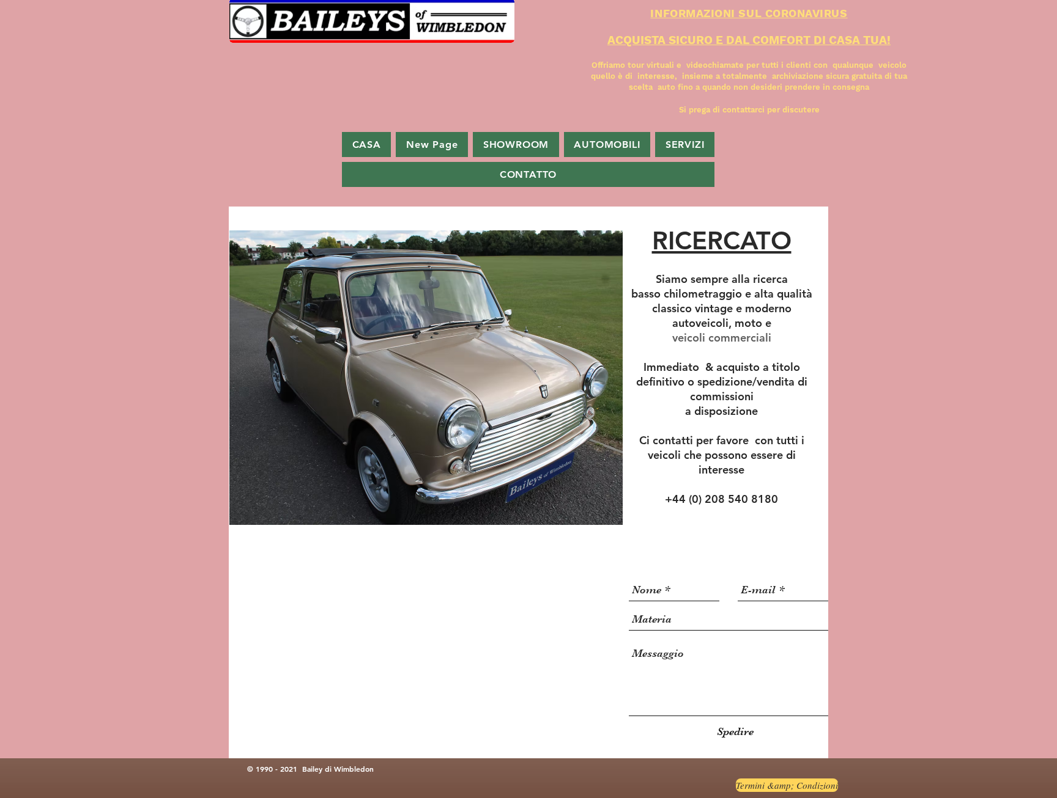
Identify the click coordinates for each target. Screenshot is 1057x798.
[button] (426, 377)
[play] (604, 506)
